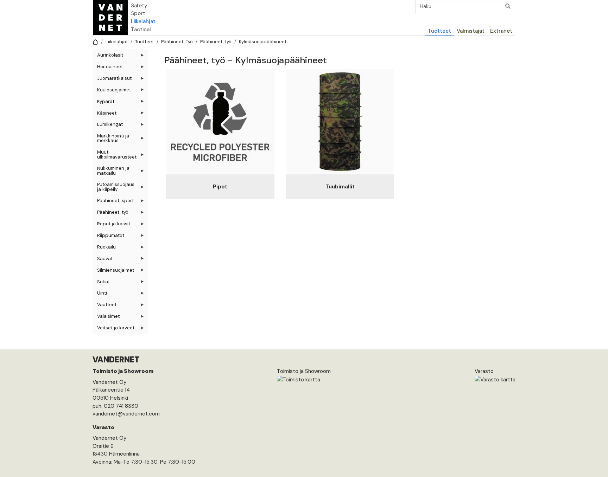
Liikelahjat (143, 21)
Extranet (501, 30)
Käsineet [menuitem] (104, 114)
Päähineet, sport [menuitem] (113, 202)
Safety (139, 5)
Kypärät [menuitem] (103, 102)
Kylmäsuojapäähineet (262, 42)
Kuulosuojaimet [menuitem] (112, 91)
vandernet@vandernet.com (126, 413)
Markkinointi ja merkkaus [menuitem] (111, 139)
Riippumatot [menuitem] (108, 236)
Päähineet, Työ (177, 42)
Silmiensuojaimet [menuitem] (113, 271)
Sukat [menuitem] (101, 283)
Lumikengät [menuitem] (108, 125)
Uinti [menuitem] (100, 294)
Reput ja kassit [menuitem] (111, 225)
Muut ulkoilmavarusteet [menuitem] (115, 155)
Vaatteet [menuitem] (104, 306)
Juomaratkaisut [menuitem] (112, 79)
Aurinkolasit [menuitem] (108, 56)
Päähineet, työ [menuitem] (110, 213)
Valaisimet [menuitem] (106, 317)
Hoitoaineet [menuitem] (108, 68)
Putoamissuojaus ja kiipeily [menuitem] (113, 188)
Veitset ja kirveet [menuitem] (113, 329)
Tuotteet (439, 30)
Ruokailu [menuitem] (104, 248)
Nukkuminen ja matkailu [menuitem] (111, 172)
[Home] (110, 17)
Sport (138, 13)
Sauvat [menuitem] (103, 260)
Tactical (141, 29)
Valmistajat (470, 30)
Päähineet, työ (216, 42)
